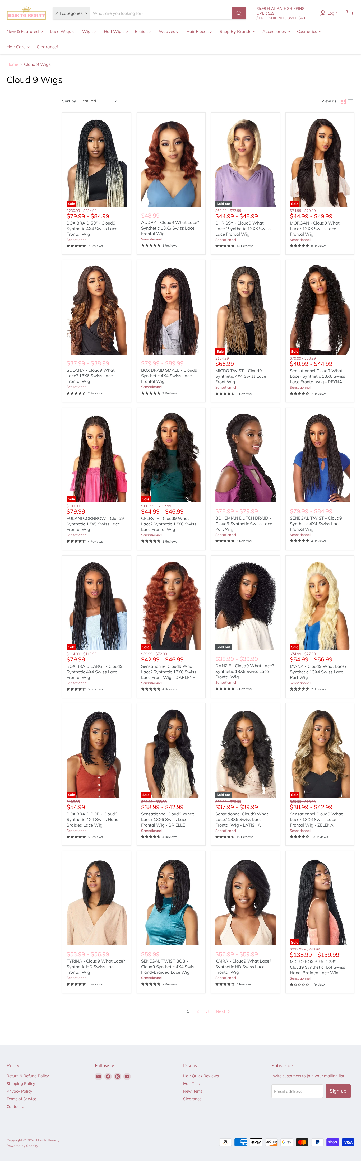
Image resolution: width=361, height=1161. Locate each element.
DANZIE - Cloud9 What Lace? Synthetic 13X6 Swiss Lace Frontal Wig (244, 671)
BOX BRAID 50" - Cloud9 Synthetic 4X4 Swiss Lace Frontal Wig (92, 228)
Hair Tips (191, 1083)
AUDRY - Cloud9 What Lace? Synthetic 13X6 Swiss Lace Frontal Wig (170, 228)
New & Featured (23, 31)
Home (12, 64)
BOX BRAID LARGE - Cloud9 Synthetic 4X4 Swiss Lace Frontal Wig (95, 672)
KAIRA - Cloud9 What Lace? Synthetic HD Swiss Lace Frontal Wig (243, 966)
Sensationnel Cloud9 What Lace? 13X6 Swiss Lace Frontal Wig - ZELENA (316, 819)
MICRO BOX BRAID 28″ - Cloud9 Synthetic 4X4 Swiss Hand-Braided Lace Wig (317, 967)
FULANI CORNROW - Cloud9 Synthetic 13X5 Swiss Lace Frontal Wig (95, 524)
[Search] (239, 13)
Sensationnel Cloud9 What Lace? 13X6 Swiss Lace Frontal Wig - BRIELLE (167, 819)
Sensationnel (77, 239)
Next (221, 1011)
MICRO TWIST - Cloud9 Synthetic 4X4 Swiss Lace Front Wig (240, 376)
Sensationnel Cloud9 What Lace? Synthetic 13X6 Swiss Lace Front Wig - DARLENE (168, 672)
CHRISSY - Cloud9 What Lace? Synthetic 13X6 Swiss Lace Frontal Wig (243, 228)
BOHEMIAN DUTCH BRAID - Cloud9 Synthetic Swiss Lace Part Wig (243, 523)
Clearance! (47, 46)
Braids (142, 31)
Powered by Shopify (22, 1146)
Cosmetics (307, 31)
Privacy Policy (19, 1091)
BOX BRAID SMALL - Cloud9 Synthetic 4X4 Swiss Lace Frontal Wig (169, 375)
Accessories (274, 31)
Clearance (192, 1098)
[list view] (350, 101)
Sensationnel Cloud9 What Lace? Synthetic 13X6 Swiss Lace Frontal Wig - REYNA (317, 376)
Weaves (167, 31)
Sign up (338, 1091)
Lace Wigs (61, 31)
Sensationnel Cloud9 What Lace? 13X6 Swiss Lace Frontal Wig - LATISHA (241, 819)
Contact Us (16, 1106)
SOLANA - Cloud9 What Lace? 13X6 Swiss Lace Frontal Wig (91, 375)
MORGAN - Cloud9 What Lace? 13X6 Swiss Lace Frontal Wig (315, 228)
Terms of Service (21, 1098)
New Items (192, 1091)
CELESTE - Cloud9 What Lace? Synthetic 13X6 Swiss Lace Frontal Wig (168, 524)
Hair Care (17, 46)
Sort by (69, 101)
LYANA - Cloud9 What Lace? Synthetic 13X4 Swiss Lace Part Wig (318, 672)
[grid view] (343, 101)
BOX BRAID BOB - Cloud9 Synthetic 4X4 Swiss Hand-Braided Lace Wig (94, 819)
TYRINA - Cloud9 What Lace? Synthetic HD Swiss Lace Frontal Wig (96, 966)
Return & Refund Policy (28, 1075)
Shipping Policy (21, 1083)
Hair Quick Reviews (201, 1075)
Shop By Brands (236, 31)
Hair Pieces (198, 31)
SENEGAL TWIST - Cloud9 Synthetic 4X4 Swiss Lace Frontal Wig (316, 523)
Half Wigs (114, 31)
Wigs (88, 31)
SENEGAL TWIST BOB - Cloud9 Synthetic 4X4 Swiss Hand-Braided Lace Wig (168, 966)
